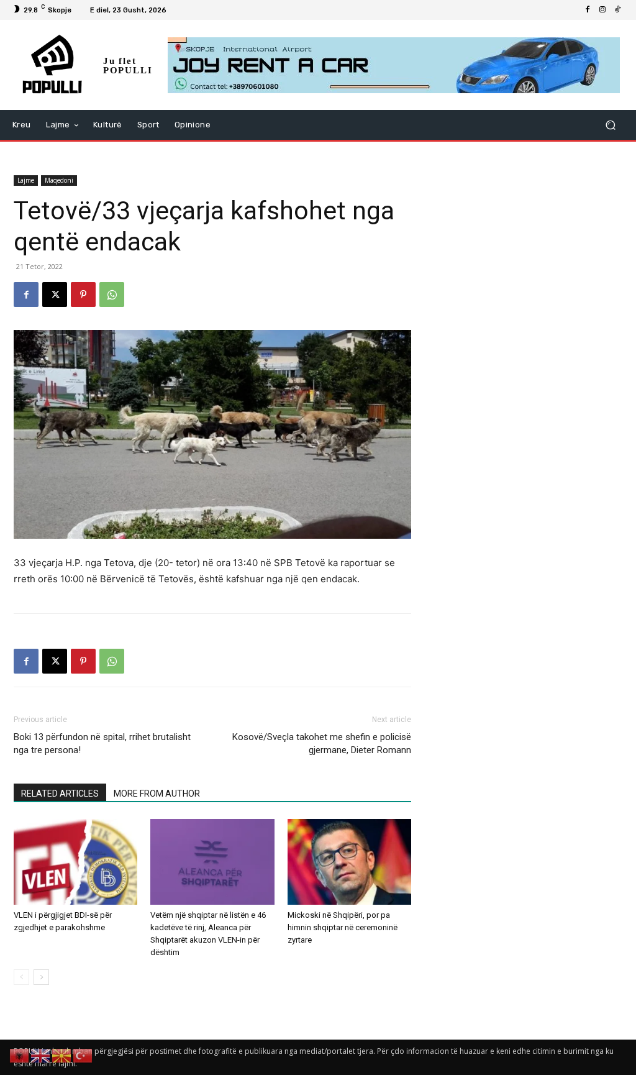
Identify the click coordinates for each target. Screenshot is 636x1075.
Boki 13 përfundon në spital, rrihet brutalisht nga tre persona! (102, 743)
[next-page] (41, 977)
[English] (41, 1055)
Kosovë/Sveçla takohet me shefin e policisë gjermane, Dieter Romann (321, 743)
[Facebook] (587, 9)
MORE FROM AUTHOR (157, 793)
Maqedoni (59, 180)
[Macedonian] (62, 1055)
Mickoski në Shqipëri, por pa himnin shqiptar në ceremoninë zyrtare (343, 927)
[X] (54, 294)
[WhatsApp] (111, 294)
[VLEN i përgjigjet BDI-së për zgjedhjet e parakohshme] (75, 861)
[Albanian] (19, 1055)
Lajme (25, 180)
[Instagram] (602, 9)
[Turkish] (83, 1055)
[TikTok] (617, 9)
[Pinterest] (83, 294)
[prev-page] (21, 977)
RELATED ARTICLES (60, 793)
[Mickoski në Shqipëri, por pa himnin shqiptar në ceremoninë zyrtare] (349, 861)
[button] (610, 125)
